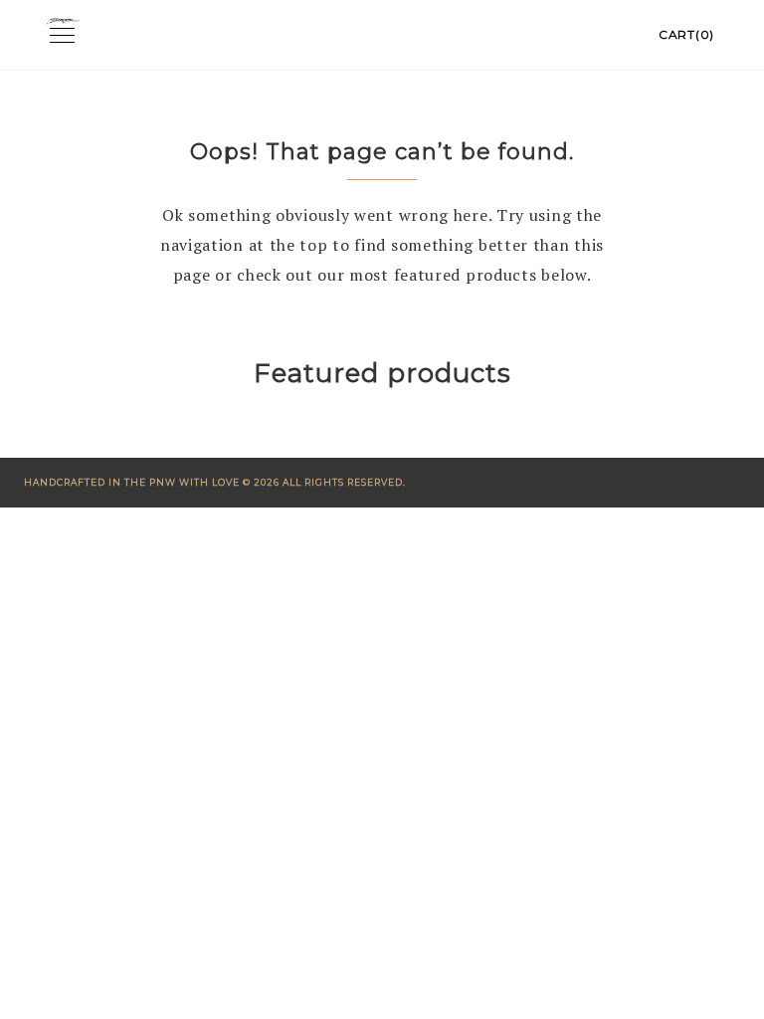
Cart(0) (686, 34)
